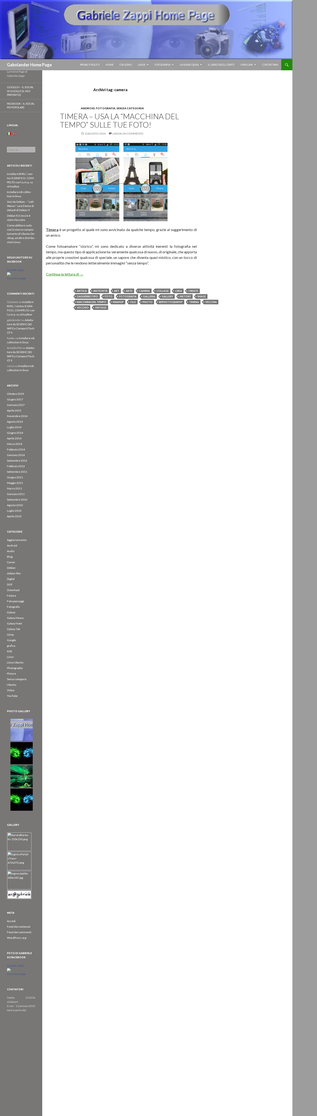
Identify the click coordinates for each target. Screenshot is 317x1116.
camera (144, 290)
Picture (11, 673)
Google (11, 640)
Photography (15, 668)
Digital (11, 579)
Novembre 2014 (17, 416)
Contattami (270, 64)
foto (109, 296)
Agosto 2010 (15, 505)
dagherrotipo (87, 296)
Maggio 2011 (15, 483)
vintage (101, 307)
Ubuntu (11, 684)
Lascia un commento (128, 133)
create (193, 290)
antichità (100, 290)
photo (147, 301)
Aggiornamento (16, 540)
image (201, 296)
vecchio (83, 307)
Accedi (11, 921)
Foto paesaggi (15, 601)
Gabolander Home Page (29, 64)
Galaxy (11, 612)
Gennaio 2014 (16, 455)
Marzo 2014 (14, 444)
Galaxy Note (14, 623)
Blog (10, 556)
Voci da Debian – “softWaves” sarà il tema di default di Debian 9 (20, 206)
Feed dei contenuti (18, 926)
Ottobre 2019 (15, 394)
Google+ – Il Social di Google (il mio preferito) (20, 91)
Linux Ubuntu (15, 662)
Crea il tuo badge (16, 278)
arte (129, 290)
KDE (9, 651)
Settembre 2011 (17, 471)
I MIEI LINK (246, 64)
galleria (149, 296)
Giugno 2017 (15, 399)
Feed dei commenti (19, 932)
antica (82, 290)
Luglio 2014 (14, 427)
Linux (141, 64)
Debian (11, 567)
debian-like (14, 573)
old (133, 301)
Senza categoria (130, 108)
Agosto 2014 (15, 421)
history (185, 296)
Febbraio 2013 (16, 466)
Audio (10, 551)
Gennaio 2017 (16, 405)
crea (178, 290)
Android (88, 108)
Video (10, 690)
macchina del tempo (91, 301)
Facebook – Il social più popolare (21, 105)
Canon (11, 562)
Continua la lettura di (64, 274)
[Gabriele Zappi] (9, 274)
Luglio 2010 (14, 510)
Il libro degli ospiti (221, 64)
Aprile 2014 (14, 438)
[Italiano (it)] (9, 133)
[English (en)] (15, 133)
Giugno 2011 (15, 477)
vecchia (211, 301)
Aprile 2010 (14, 516)
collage (162, 290)
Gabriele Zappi (15, 270)
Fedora (11, 595)
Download (13, 590)
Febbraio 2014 (16, 449)
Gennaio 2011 (16, 494)
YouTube (12, 696)
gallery (167, 296)
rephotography (171, 301)
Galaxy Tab (13, 629)
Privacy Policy (90, 64)
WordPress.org (16, 937)
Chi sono (126, 64)
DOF (10, 584)
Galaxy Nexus (15, 618)
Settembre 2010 (17, 499)
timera (194, 301)
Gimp (10, 634)
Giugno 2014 (15, 432)
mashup (118, 301)
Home (109, 64)
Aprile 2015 (14, 410)
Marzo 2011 (14, 488)
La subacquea (189, 64)
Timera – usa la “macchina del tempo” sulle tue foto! (119, 120)
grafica (11, 645)
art (116, 290)
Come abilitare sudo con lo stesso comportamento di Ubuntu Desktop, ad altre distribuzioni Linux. (21, 234)
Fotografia (162, 64)
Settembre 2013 (17, 460)
